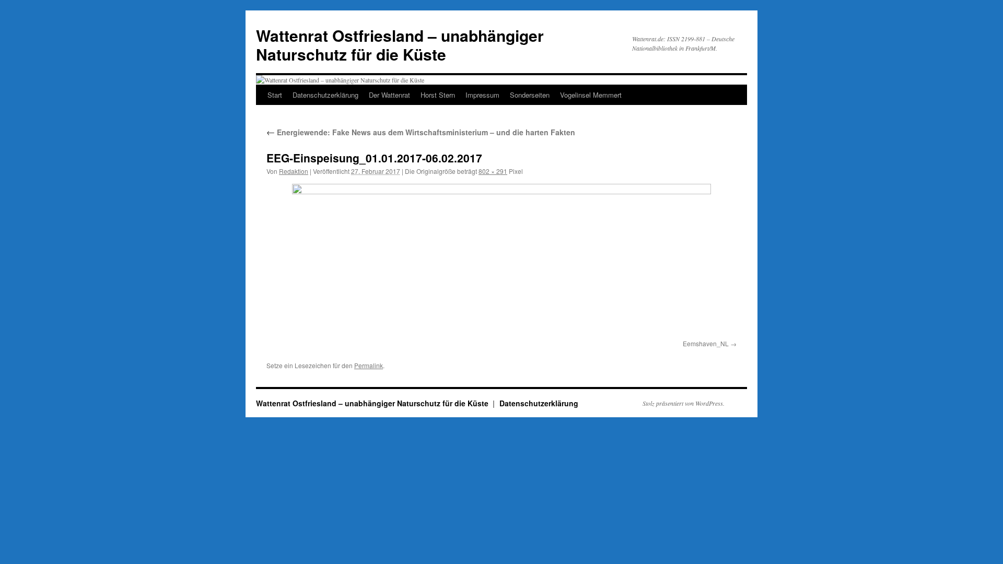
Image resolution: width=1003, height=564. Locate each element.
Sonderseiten (530, 95)
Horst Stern (438, 95)
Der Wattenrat (389, 95)
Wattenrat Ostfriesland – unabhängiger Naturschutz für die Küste (400, 44)
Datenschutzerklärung (325, 95)
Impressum (482, 95)
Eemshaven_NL (706, 343)
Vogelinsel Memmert (591, 95)
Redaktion (293, 171)
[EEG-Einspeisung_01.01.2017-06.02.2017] (501, 260)
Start (274, 95)
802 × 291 (493, 171)
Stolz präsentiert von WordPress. (684, 403)
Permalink (368, 365)
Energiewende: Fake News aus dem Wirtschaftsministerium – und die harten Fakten (420, 132)
